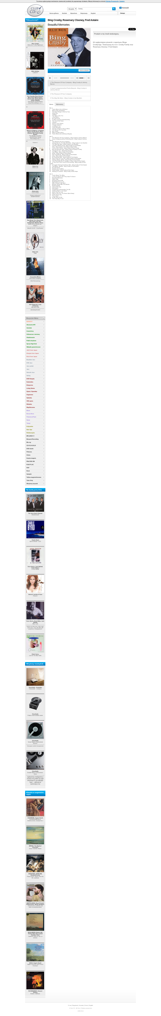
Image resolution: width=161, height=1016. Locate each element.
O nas (69, 1005)
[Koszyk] (126, 8)
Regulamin (75, 1005)
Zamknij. (122, 1)
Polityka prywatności (86, 1008)
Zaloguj (122, 13)
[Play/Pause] (50, 78)
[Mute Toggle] (77, 78)
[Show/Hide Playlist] (88, 78)
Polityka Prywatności (112, 1)
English (91, 1005)
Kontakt (81, 1005)
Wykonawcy (59, 104)
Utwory (51, 104)
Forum (86, 1005)
